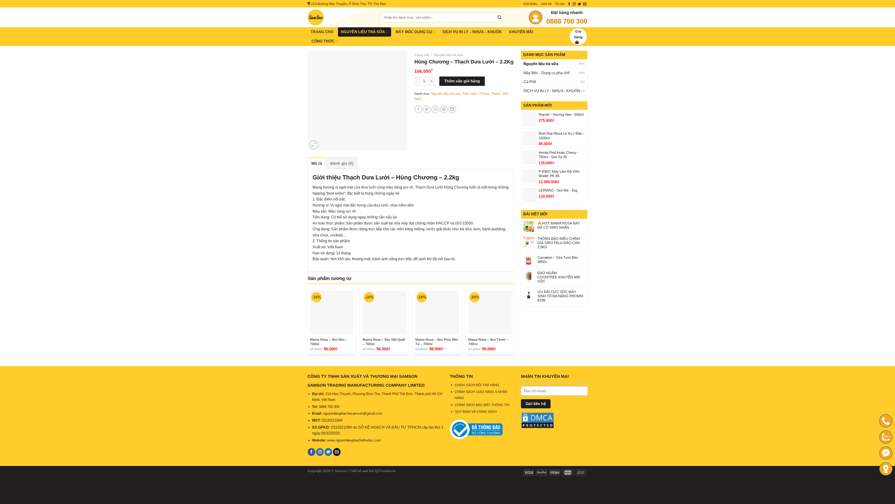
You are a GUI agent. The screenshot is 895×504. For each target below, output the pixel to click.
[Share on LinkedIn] (452, 109)
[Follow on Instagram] (574, 4)
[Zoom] (313, 144)
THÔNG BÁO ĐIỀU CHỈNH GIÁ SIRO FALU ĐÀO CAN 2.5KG (558, 243)
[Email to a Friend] (435, 109)
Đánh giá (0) (342, 163)
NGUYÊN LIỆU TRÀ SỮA (363, 32)
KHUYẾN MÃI (521, 32)
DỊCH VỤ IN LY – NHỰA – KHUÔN (472, 32)
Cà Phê (529, 82)
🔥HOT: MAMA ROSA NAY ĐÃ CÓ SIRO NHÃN (558, 225)
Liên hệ (546, 4)
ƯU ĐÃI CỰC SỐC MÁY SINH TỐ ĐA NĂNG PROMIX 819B (560, 296)
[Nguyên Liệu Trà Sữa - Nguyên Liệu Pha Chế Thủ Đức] (340, 17)
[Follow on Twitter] (579, 4)
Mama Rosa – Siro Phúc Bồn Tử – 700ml (436, 342)
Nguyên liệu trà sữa (540, 64)
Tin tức (560, 4)
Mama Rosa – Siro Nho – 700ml (328, 342)
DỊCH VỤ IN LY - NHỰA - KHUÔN (551, 91)
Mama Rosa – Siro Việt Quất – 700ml (384, 342)
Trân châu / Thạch (475, 93)
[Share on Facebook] (418, 109)
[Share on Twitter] (427, 109)
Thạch (495, 93)
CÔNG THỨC (322, 41)
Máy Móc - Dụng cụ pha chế (546, 73)
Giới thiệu (530, 4)
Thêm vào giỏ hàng (462, 81)
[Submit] (499, 17)
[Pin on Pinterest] (444, 109)
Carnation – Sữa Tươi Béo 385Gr (557, 260)
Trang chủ (421, 55)
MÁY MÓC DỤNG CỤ (414, 32)
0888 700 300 (566, 21)
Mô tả (316, 163)
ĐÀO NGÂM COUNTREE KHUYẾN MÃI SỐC (558, 277)
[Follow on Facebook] (569, 4)
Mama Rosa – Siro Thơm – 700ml (488, 342)
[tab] (317, 163)
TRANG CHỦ (322, 32)
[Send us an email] (584, 4)
